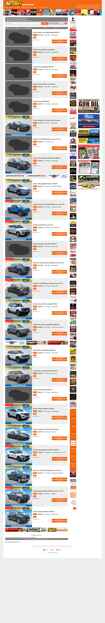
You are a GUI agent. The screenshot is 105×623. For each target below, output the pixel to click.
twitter (53, 549)
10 (35, 539)
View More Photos (59, 40)
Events (35, 7)
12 (38, 539)
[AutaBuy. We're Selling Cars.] (19, 3)
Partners (90, 7)
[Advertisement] (89, 26)
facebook (46, 549)
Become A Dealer (95, 5)
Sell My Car (17, 7)
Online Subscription (67, 545)
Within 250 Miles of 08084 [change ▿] (22, 20)
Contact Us (96, 7)
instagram (60, 549)
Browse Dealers (42, 545)
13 (40, 539)
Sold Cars (79, 5)
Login (85, 7)
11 (37, 539)
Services (56, 545)
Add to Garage (59, 42)
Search (11, 7)
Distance (56, 28)
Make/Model (28, 28)
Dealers (30, 7)
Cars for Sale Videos (43, 7)
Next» (46, 539)
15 (43, 539)
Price (45, 28)
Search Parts (52, 545)
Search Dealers (48, 545)
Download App (86, 5)
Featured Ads (38, 545)
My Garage (79, 7)
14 (41, 539)
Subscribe (24, 7)
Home (6, 7)
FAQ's (71, 545)
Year (17, 28)
